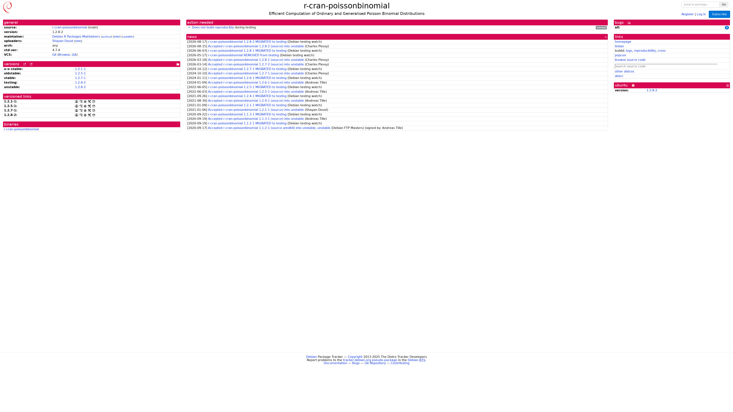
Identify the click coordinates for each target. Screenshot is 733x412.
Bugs (356, 363)
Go (724, 4)
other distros (624, 71)
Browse (64, 54)
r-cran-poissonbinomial (69, 27)
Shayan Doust (62, 41)
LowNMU (127, 36)
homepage (623, 41)
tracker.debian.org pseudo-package (370, 360)
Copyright (355, 357)
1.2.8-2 (80, 82)
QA (74, 54)
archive (106, 36)
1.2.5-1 (80, 73)
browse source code (630, 60)
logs (629, 50)
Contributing (400, 363)
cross (662, 50)
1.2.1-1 (80, 69)
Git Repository (375, 363)
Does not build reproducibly (213, 27)
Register (687, 14)
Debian (311, 357)
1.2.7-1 (80, 78)
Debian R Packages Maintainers (76, 36)
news (192, 37)
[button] (189, 27)
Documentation (335, 363)
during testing (399, 27)
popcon (620, 55)
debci (619, 76)
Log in (701, 14)
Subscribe (719, 14)
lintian (619, 46)
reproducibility (645, 50)
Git (54, 54)
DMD (117, 36)
